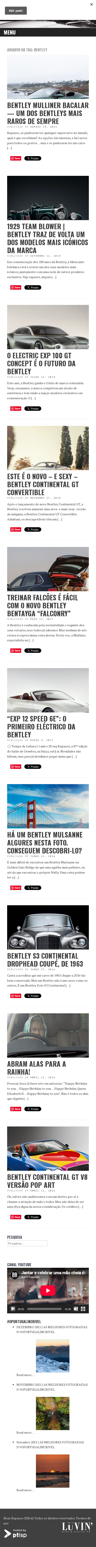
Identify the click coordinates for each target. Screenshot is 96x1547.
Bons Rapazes (13, 1518)
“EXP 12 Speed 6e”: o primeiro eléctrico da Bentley (41, 726)
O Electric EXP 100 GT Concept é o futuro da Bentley (41, 363)
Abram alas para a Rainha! (36, 1068)
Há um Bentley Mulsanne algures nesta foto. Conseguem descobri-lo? (45, 842)
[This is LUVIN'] (77, 1531)
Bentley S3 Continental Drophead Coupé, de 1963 (45, 960)
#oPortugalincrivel (24, 1321)
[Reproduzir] (13, 1309)
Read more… (25, 1375)
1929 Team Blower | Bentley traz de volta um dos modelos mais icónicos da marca (47, 238)
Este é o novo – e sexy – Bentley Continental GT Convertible (43, 484)
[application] (48, 1290)
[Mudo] (76, 1309)
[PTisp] (16, 1537)
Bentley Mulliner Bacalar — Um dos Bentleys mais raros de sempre (48, 113)
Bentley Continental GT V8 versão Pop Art (47, 1181)
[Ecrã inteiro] (83, 1309)
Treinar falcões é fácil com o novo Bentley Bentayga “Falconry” (42, 605)
